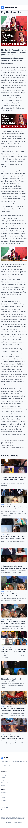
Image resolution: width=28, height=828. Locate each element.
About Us (3, 792)
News (2, 780)
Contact (3, 795)
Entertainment (4, 782)
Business (3, 777)
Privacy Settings (18, 822)
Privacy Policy (4, 807)
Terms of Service (5, 809)
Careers (3, 797)
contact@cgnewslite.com (7, 765)
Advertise (3, 800)
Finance (3, 785)
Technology (4, 775)
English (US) (9, 822)
